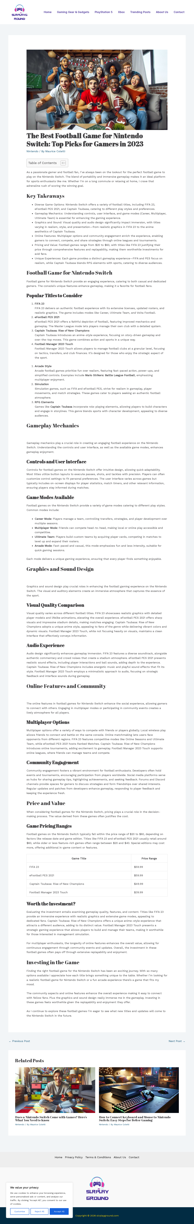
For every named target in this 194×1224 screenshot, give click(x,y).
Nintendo (32, 151)
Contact (179, 12)
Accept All (59, 1211)
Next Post (177, 1041)
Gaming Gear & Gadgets (73, 12)
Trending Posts (140, 12)
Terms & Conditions (98, 1157)
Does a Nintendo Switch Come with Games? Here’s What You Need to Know (51, 1118)
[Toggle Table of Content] (61, 163)
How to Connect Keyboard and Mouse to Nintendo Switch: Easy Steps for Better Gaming (135, 1118)
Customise (19, 1211)
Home (48, 12)
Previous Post (19, 1041)
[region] (39, 1200)
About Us (162, 12)
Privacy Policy (74, 1157)
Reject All (39, 1211)
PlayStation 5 (103, 12)
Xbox (121, 12)
